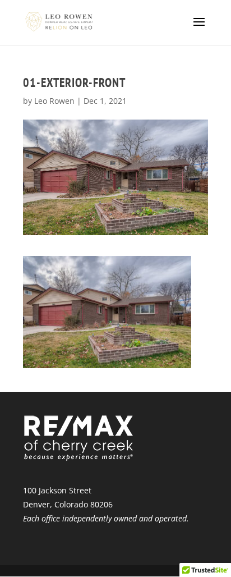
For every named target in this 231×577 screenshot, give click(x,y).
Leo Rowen (54, 100)
